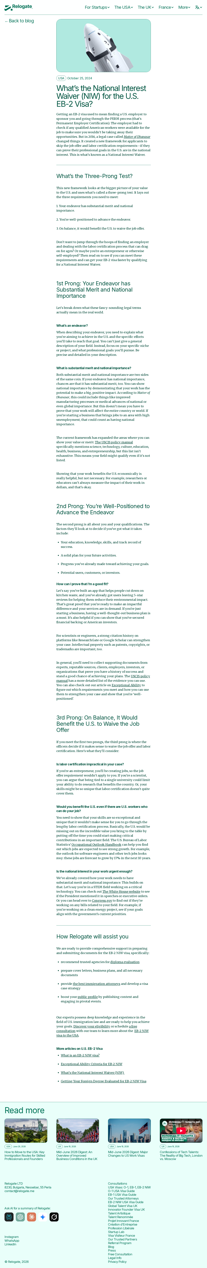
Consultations (117, 1183)
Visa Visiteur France (121, 1235)
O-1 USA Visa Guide (121, 1191)
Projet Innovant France (123, 1221)
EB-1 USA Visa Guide (122, 1194)
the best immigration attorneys (96, 984)
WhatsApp (12, 1240)
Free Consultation (120, 1254)
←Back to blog (19, 20)
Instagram (12, 1237)
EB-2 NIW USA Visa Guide (125, 1202)
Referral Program (119, 1243)
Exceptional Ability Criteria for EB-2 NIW (91, 1064)
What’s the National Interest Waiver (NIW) (93, 1073)
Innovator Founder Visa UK (126, 1209)
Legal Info (114, 1258)
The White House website (121, 891)
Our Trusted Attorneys (123, 1198)
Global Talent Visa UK (122, 1206)
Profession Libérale (121, 1228)
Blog (111, 1247)
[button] (95, 7)
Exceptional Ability (126, 685)
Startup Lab (116, 1232)
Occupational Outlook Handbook (96, 845)
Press (112, 1250)
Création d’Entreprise (122, 1224)
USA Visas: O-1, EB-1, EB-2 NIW (129, 1187)
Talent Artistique (119, 1213)
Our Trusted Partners (122, 1239)
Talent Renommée (120, 1217)
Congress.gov (102, 900)
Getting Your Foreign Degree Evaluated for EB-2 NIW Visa (103, 1081)
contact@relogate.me (19, 1191)
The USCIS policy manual (114, 442)
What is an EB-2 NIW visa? (80, 1055)
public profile (88, 997)
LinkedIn (10, 1244)
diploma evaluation (124, 962)
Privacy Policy (117, 1262)
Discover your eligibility (91, 1026)
